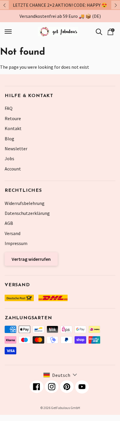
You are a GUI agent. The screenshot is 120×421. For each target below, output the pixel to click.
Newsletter (16, 148)
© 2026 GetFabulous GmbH (60, 408)
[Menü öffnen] (13, 32)
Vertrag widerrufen (31, 259)
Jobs (9, 158)
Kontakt (13, 128)
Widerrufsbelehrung (25, 203)
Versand (12, 233)
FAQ (9, 108)
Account (13, 169)
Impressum (16, 243)
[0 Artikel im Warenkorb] (110, 31)
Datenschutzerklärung (27, 213)
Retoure (13, 118)
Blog (9, 139)
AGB (9, 223)
